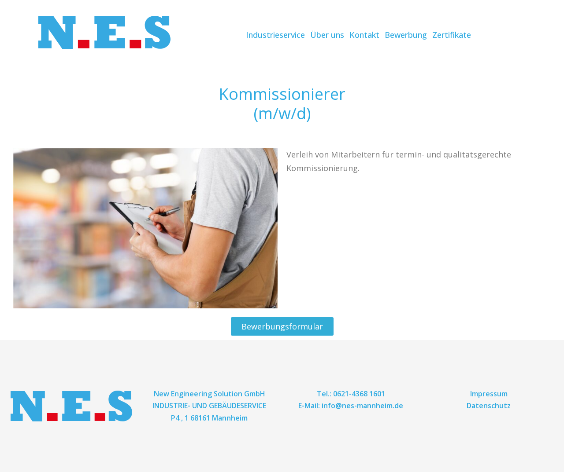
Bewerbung (406, 34)
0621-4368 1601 (359, 394)
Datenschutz (489, 405)
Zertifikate (451, 34)
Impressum (489, 394)
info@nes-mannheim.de (362, 405)
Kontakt (364, 34)
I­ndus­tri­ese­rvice (275, 34)
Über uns (327, 34)
